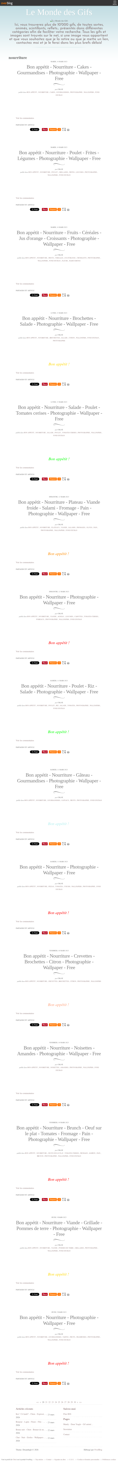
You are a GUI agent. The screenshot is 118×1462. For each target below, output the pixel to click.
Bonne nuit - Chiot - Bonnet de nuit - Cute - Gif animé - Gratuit (31, 1429)
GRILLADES (63, 172)
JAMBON (92, 1153)
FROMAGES (81, 527)
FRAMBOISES (81, 1337)
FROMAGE (84, 1153)
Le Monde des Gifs (59, 12)
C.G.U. (71, 1459)
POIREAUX (40, 619)
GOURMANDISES (62, 92)
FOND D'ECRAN (65, 175)
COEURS (67, 886)
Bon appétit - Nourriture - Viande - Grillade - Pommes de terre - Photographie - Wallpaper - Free (59, 1228)
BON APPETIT (32, 92)
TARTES (65, 1337)
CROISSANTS (81, 258)
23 (53, 1402)
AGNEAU (61, 616)
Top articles (39, 1459)
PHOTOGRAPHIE (76, 92)
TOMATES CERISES (69, 432)
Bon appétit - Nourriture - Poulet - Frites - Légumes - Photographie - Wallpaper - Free (59, 155)
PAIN (95, 527)
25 (59, 1402)
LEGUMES (79, 172)
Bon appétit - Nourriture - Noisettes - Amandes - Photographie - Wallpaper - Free (59, 1050)
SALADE (64, 338)
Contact (66, 1434)
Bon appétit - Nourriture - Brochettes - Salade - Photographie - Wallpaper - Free (59, 321)
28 (68, 1402)
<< (37, 1402)
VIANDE (64, 527)
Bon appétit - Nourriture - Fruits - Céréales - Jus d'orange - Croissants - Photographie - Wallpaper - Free (59, 238)
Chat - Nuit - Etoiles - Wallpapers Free (31, 1437)
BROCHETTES (55, 338)
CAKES (52, 92)
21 (46, 1402)
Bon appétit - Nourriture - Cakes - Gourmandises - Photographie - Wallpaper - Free (59, 72)
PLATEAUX (55, 527)
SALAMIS (71, 527)
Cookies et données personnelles (88, 1459)
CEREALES (59, 258)
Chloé (15, 1459)
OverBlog (98, 1449)
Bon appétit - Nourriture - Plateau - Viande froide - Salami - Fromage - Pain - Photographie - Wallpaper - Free (59, 507)
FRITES (72, 172)
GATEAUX (65, 800)
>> (80, 1402)
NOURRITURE (43, 92)
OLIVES (89, 527)
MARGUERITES (74, 261)
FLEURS (65, 261)
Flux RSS (67, 1414)
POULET (55, 172)
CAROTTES (78, 616)
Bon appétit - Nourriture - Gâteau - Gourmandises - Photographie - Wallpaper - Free (59, 780)
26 (62, 1402)
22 (49, 1402)
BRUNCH (40, 1156)
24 (56, 1402)
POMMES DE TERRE (66, 1248)
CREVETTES (52, 981)
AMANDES (64, 1067)
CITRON (72, 338)
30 (75, 1402)
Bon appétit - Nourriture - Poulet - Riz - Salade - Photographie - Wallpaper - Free (59, 689)
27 (65, 1402)
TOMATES (71, 705)
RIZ (57, 705)
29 (72, 1402)
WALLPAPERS (89, 92)
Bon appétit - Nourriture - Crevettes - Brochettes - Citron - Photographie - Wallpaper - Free (59, 961)
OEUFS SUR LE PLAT (55, 1153)
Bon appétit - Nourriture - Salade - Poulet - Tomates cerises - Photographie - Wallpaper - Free (59, 413)
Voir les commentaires (25, 118)
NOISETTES (55, 1067)
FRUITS (51, 258)
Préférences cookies (109, 1459)
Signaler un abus (60, 1459)
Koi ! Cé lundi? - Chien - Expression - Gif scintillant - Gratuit (31, 1414)
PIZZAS (51, 886)
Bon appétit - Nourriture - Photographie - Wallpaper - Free (59, 599)
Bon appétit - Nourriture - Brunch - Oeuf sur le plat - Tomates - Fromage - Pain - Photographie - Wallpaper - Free (59, 1133)
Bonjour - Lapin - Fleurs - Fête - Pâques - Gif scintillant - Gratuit (31, 1421)
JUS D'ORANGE (70, 258)
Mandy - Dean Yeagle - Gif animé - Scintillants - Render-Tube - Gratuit (78, 1424)
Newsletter (67, 1429)
